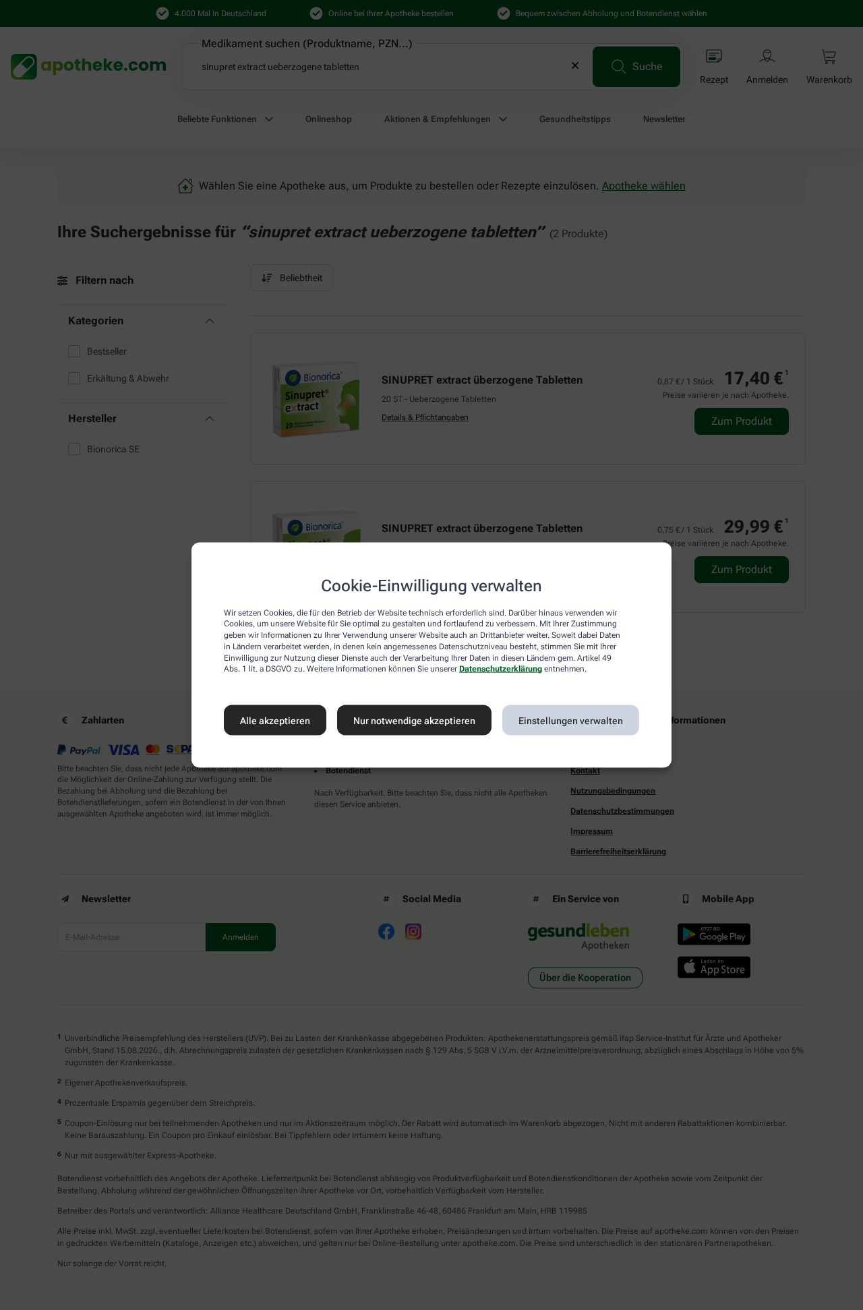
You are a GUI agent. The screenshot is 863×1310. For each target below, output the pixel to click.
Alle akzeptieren (275, 720)
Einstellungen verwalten (570, 720)
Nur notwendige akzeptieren (414, 720)
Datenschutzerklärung (500, 669)
